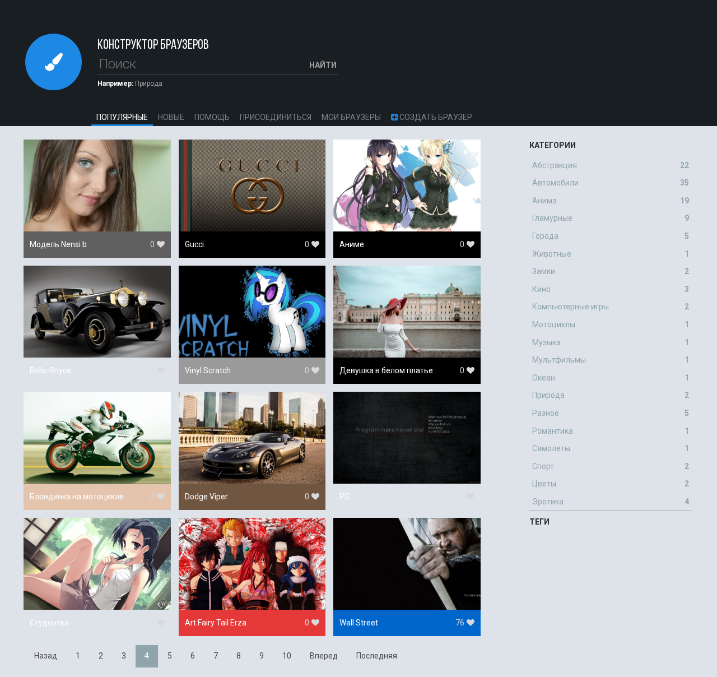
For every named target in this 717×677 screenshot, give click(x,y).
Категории (552, 145)
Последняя (376, 655)
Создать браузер (435, 117)
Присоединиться (275, 117)
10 (286, 655)
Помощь (212, 117)
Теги (539, 521)
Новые (171, 117)
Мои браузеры (351, 117)
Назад (45, 655)
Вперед (324, 655)
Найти (323, 65)
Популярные (122, 117)
